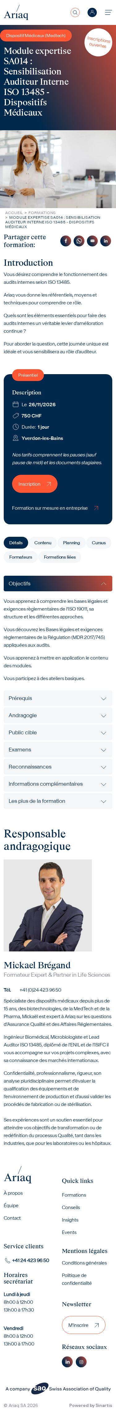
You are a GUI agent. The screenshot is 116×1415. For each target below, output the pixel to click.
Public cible (23, 732)
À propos (13, 1193)
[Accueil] (16, 12)
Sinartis (104, 1405)
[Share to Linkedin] (105, 241)
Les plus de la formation (37, 801)
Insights (70, 1220)
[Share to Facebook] (65, 241)
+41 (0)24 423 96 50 (40, 990)
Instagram (81, 1361)
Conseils (71, 1207)
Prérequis (20, 698)
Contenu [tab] (42, 543)
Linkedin (67, 1361)
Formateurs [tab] (20, 557)
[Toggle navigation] (108, 12)
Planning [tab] (71, 543)
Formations (42, 212)
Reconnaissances (30, 766)
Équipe (11, 1205)
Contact (12, 1218)
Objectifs (19, 583)
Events (69, 1232)
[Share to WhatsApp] (79, 241)
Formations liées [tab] (60, 557)
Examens (20, 749)
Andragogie (23, 715)
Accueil (14, 212)
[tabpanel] (58, 692)
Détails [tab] (16, 543)
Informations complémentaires (46, 783)
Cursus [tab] (99, 543)
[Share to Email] (92, 241)
